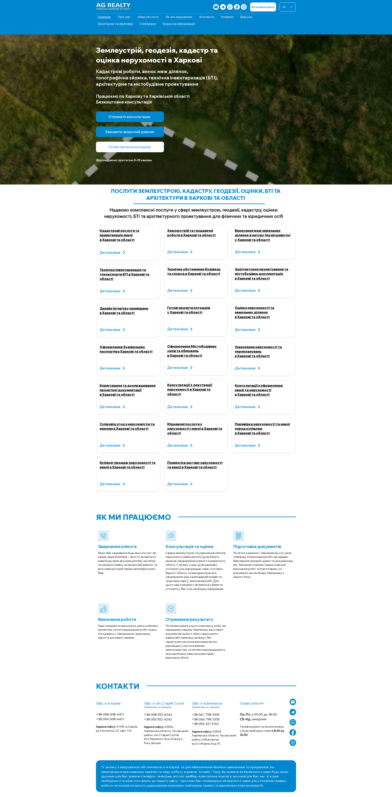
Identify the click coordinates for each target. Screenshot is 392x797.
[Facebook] (237, 7)
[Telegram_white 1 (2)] (293, 712)
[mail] (216, 7)
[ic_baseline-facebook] (293, 732)
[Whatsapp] (230, 7)
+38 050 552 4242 (158, 719)
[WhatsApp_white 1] (293, 722)
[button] (130, 132)
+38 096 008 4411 (110, 719)
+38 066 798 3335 (206, 719)
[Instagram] (244, 7)
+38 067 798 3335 (205, 715)
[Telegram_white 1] (223, 7)
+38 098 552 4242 (158, 715)
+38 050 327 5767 (205, 724)
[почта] (293, 702)
